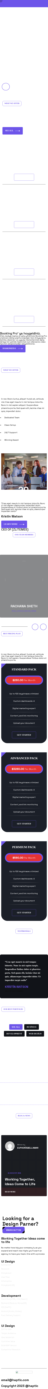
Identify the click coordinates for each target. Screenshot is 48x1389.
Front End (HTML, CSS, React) (14, 1299)
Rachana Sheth (24, 606)
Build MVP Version (9, 1345)
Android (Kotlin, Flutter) (11, 1311)
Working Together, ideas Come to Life (20, 1181)
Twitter (25, 1360)
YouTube (40, 1364)
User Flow (5, 1277)
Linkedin (40, 1360)
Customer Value (8, 1341)
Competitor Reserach (10, 1349)
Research (5, 1269)
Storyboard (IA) (8, 1285)
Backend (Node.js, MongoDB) (14, 1303)
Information (6, 1281)
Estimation (6, 1265)
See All (9, 131)
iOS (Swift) (6, 1307)
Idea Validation (7, 1337)
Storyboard (6, 1273)
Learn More (11, 524)
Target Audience (8, 1333)
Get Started (24, 735)
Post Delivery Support (11, 1315)
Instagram (11, 1364)
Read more (24, 177)
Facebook (10, 1360)
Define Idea (6, 1329)
